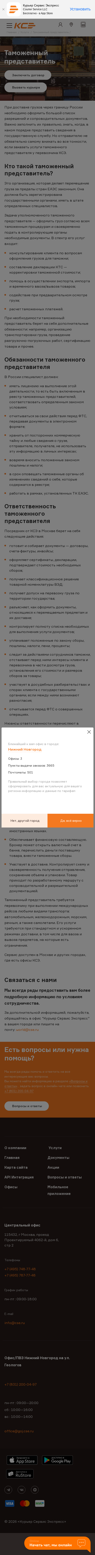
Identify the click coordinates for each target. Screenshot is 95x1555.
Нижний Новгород (25, 749)
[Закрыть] (3, 9)
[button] (57, 1545)
